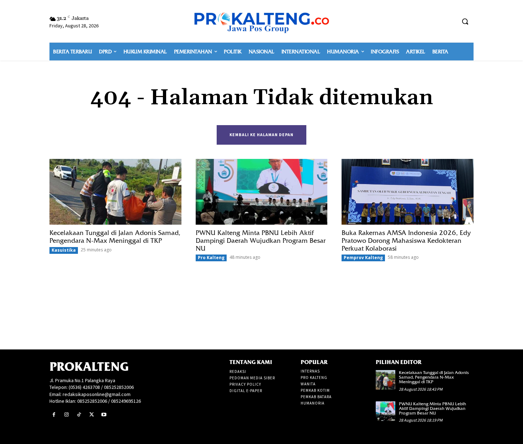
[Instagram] (66, 414)
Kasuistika (64, 250)
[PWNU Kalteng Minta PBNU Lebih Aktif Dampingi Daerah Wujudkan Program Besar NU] (262, 192)
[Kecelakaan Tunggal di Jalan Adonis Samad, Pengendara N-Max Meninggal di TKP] (115, 192)
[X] (91, 414)
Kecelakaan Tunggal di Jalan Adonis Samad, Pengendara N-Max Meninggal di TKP (114, 237)
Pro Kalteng (211, 258)
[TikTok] (78, 414)
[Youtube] (104, 414)
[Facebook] (53, 414)
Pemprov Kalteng (363, 258)
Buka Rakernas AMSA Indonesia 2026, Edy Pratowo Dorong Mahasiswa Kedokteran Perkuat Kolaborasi (406, 240)
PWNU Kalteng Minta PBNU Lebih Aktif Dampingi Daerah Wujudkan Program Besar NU (261, 240)
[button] (465, 21)
